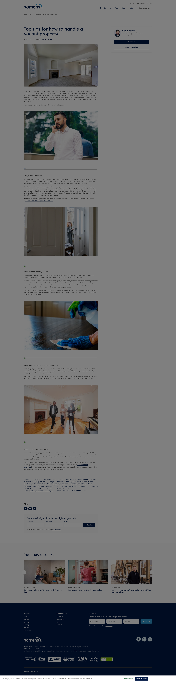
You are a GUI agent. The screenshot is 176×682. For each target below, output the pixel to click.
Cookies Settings (128, 678)
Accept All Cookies (141, 678)
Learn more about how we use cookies (33, 680)
